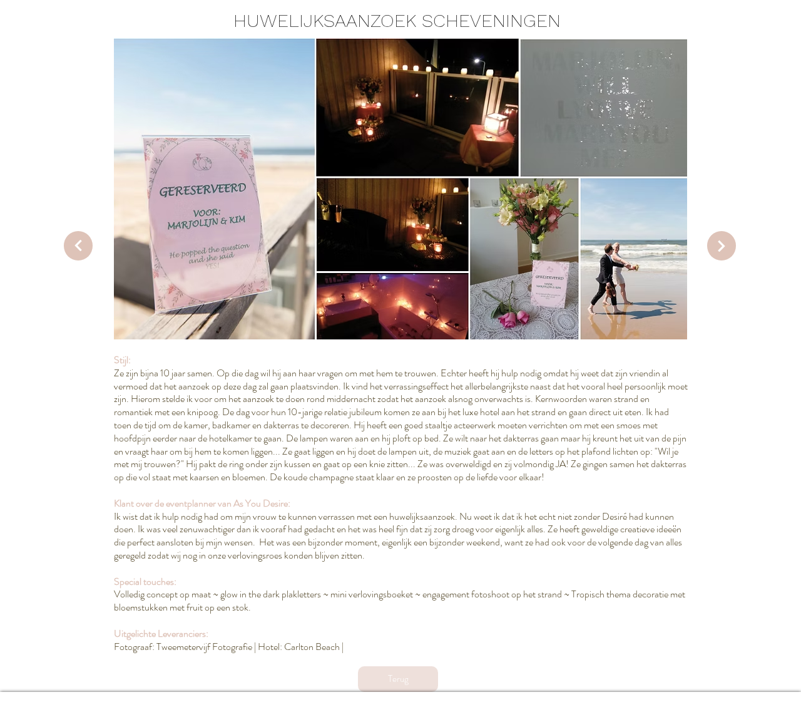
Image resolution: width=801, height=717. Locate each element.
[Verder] (78, 245)
